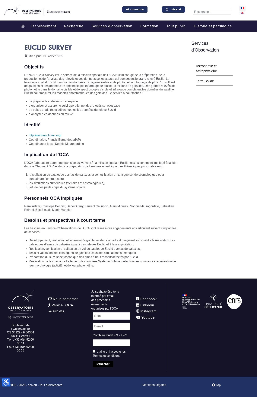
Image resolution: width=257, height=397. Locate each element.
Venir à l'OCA (62, 305)
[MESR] (191, 301)
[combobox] (212, 12)
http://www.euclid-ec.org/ (45, 135)
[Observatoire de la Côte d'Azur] (36, 9)
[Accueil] (23, 24)
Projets (58, 311)
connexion (137, 9)
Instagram (148, 311)
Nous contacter (65, 299)
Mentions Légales (154, 384)
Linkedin (147, 305)
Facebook (148, 299)
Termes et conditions (106, 355)
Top (218, 385)
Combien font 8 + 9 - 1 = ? (110, 335)
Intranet (176, 9)
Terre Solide (205, 81)
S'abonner (103, 364)
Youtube (148, 317)
